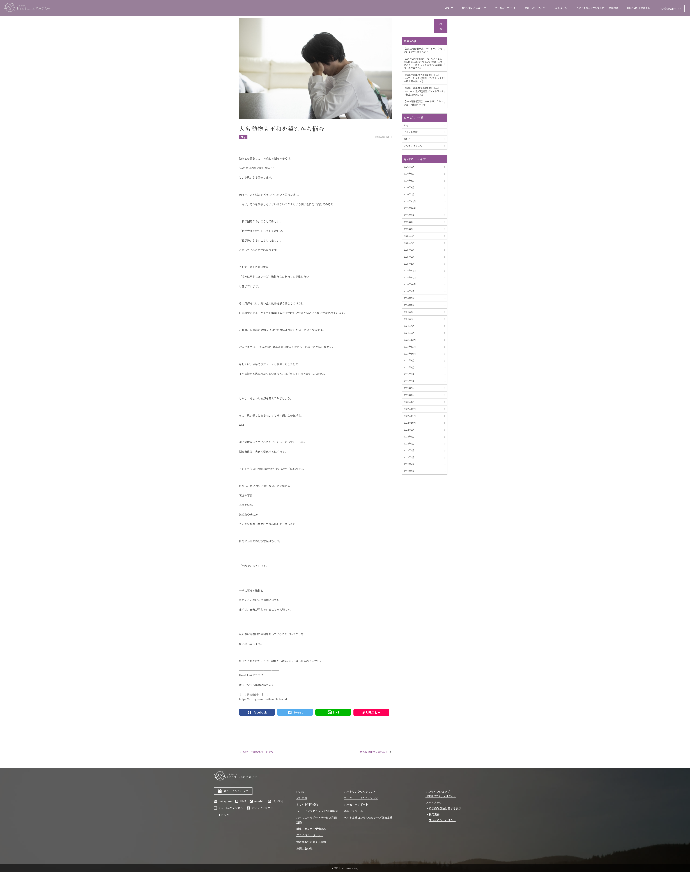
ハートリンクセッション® (359, 791)
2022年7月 (409, 443)
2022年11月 (410, 416)
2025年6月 (409, 229)
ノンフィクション (413, 146)
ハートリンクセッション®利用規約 (317, 811)
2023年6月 (409, 374)
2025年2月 (409, 256)
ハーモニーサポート (505, 7)
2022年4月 (409, 464)
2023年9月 (409, 360)
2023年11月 (410, 346)
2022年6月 (409, 450)
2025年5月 (409, 235)
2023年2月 (409, 395)
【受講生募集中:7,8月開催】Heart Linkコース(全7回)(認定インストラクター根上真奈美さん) (424, 78)
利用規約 (434, 814)
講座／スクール (533, 7)
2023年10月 (410, 353)
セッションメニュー (472, 7)
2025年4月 (409, 242)
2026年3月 (409, 187)
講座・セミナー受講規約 (311, 829)
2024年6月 (409, 312)
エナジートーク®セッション (361, 798)
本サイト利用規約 (307, 804)
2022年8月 (409, 436)
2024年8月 (409, 298)
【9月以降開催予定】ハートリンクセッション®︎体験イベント (423, 50)
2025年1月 (409, 263)
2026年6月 (409, 173)
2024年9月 (409, 291)
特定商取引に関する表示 (311, 842)
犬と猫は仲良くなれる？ (374, 752)
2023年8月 (409, 367)
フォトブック (434, 803)
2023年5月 (409, 381)
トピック (223, 815)
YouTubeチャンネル (230, 808)
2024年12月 (410, 270)
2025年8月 (409, 215)
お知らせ (408, 139)
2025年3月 (409, 249)
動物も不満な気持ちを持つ (258, 752)
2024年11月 (410, 277)
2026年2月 (409, 194)
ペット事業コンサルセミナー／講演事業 (597, 7)
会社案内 (301, 798)
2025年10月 (410, 208)
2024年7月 (409, 305)
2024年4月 (409, 325)
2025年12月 (410, 201)
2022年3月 (409, 471)
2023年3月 (409, 388)
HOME (446, 7)
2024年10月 (410, 284)
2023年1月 (409, 402)
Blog (243, 137)
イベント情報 (411, 132)
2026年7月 (409, 166)
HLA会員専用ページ (670, 8)
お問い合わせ (304, 848)
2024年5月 (409, 319)
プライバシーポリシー (309, 835)
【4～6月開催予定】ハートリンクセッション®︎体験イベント (423, 103)
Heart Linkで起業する (638, 7)
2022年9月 (409, 429)
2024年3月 (409, 332)
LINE (243, 801)
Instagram (225, 801)
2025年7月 (409, 222)
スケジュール (560, 7)
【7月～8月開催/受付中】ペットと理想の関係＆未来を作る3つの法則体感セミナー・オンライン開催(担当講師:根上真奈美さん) (423, 63)
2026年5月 (409, 180)
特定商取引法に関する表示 (445, 808)
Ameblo (259, 801)
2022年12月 (410, 409)
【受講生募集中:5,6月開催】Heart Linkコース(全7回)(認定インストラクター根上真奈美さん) (424, 91)
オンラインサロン (262, 808)
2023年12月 (410, 339)
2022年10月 (410, 422)
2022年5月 (409, 457)
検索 (441, 26)
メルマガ (278, 801)
